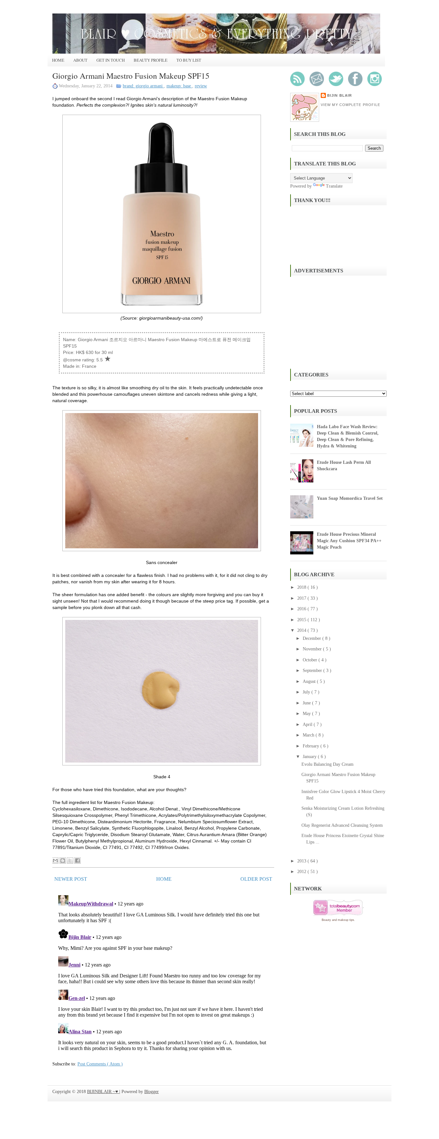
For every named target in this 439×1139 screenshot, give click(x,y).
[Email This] (55, 860)
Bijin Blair (339, 95)
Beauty (326, 920)
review (201, 86)
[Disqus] (163, 973)
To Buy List (188, 60)
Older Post (256, 879)
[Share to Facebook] (77, 860)
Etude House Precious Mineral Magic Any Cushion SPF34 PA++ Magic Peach (349, 541)
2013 (302, 861)
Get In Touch (110, 60)
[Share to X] (70, 860)
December (312, 638)
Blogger (151, 1091)
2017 (302, 598)
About (80, 60)
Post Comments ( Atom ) (100, 1064)
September (313, 670)
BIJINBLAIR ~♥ (103, 1091)
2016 (302, 608)
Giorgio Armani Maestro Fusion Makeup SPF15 (131, 76)
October (310, 660)
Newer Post (70, 879)
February (311, 746)
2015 (302, 619)
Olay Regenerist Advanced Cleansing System (342, 825)
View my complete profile (350, 105)
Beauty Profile (150, 60)
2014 (302, 630)
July (307, 692)
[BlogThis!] (62, 860)
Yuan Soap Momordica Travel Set (350, 498)
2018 (302, 587)
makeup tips (346, 920)
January (310, 756)
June (307, 703)
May (307, 713)
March (309, 735)
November (313, 649)
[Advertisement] (338, 322)
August (310, 681)
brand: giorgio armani (143, 86)
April (308, 724)
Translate (334, 186)
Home (58, 60)
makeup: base (179, 86)
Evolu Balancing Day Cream (327, 764)
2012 (302, 871)
